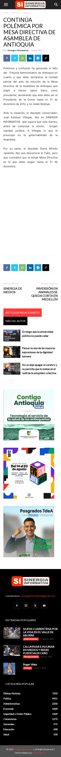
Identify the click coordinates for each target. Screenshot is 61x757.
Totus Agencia (39, 752)
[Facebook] (6, 58)
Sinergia (27, 668)
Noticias (15, 12)
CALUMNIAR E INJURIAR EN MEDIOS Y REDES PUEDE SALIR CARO (38, 650)
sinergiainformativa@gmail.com (38, 596)
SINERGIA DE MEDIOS (12, 290)
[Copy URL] (45, 58)
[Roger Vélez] (9, 669)
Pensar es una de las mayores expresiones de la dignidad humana (38, 352)
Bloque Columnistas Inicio (9, 338)
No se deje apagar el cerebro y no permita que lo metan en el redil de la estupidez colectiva (39, 369)
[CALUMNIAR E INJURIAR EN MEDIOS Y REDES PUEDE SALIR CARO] (11, 650)
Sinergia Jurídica (31, 656)
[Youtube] (44, 605)
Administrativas (31, 639)
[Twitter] (14, 58)
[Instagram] (26, 605)
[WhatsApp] (22, 58)
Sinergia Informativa (17, 50)
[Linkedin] (30, 58)
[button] (5, 4)
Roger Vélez (30, 664)
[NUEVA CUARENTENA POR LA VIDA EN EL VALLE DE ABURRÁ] (11, 633)
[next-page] (11, 382)
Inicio (5, 12)
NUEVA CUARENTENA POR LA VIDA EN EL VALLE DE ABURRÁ (40, 632)
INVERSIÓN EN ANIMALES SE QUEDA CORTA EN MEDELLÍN (44, 294)
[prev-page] (5, 382)
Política (26, 12)
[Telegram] (38, 58)
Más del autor (15, 320)
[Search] (56, 4)
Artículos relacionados (22, 312)
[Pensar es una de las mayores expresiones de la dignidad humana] (11, 352)
